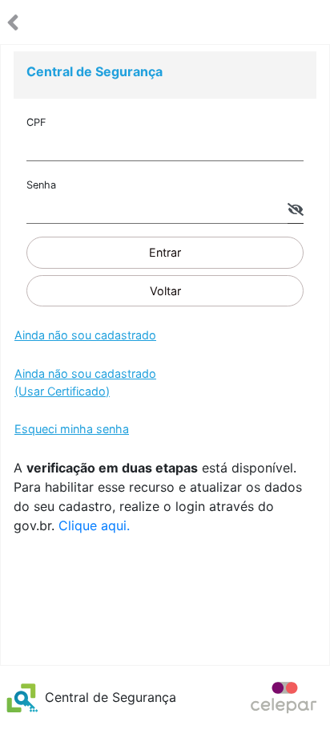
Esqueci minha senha (71, 429)
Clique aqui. (94, 525)
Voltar (165, 291)
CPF (36, 122)
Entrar (165, 252)
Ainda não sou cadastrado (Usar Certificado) (85, 382)
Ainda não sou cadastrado (85, 335)
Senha (41, 185)
